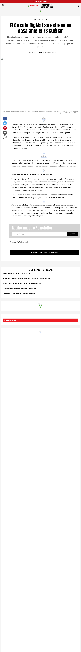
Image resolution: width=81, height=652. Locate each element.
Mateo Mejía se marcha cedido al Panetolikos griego (19, 294)
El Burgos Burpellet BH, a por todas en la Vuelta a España (20, 289)
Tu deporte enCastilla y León (47, 6)
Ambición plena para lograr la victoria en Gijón (17, 273)
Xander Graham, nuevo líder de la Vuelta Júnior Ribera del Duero (22, 283)
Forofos (44, 2)
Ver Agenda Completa (10, 320)
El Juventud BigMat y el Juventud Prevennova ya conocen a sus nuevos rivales (27, 278)
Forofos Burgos (37, 52)
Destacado (25, 242)
